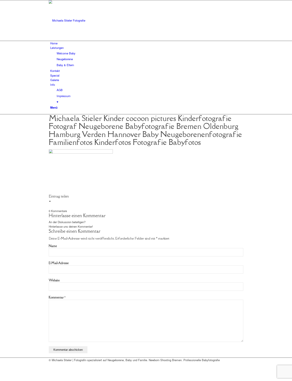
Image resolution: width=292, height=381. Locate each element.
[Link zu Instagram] (51, 369)
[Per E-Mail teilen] (54, 201)
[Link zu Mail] (51, 365)
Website (54, 280)
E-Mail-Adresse (59, 263)
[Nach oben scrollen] (1, 379)
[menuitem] (146, 43)
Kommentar (57, 297)
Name (53, 246)
